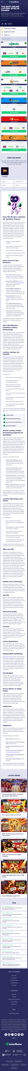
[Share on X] (2, 24)
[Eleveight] (6, 1067)
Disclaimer (13, 1016)
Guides (14, 1009)
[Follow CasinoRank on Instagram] (8, 1046)
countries (8, 297)
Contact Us (14, 990)
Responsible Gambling (14, 1011)
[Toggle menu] (2, 1)
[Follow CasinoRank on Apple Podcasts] (22, 1046)
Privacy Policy (13, 1013)
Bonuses (14, 1006)
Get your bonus (14, 56)
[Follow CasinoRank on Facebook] (5, 1046)
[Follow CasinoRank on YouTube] (15, 1046)
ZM (13, 1050)
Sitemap (14, 997)
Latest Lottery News (14, 1025)
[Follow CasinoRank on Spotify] (18, 1046)
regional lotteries (20, 282)
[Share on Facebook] (5, 24)
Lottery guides (6, 356)
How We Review (14, 992)
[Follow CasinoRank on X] (12, 1046)
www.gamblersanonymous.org (13, 752)
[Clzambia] (19, 1063)
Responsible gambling (8, 656)
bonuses (8, 276)
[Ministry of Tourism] (8, 1063)
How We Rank (13, 994)
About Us (13, 987)
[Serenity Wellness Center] (17, 1067)
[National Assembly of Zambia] (14, 1063)
